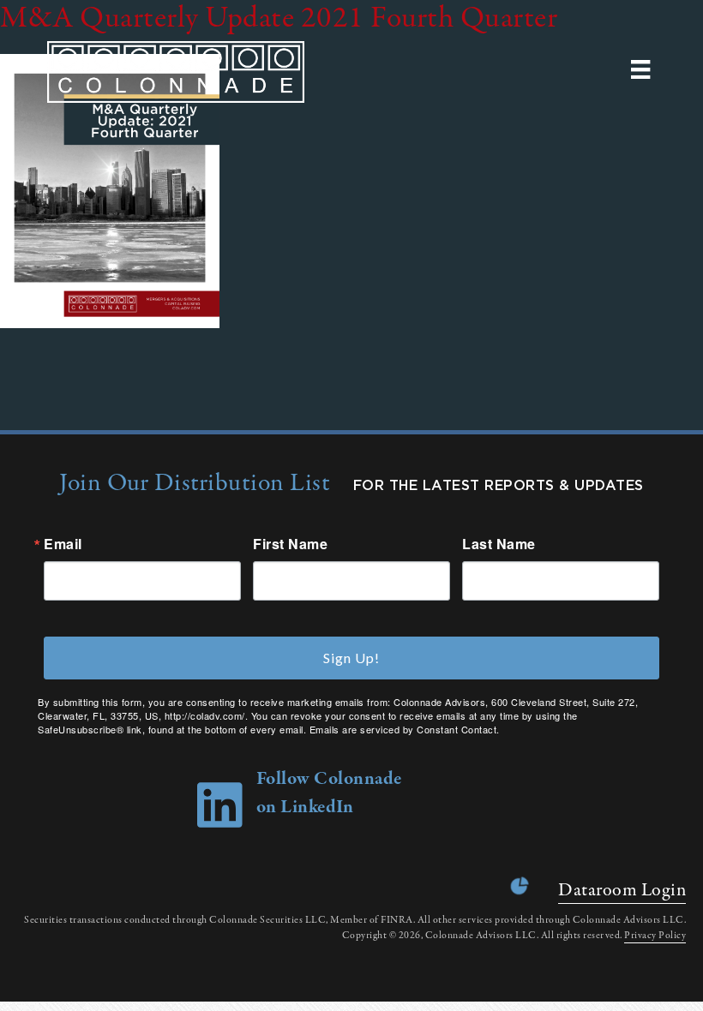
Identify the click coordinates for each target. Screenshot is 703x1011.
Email (63, 544)
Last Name (499, 544)
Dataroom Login (622, 890)
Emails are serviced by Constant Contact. (404, 729)
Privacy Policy (655, 935)
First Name (290, 544)
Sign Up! (351, 657)
